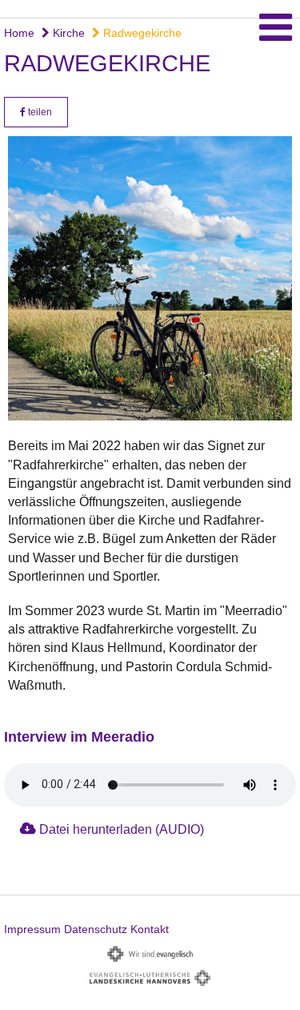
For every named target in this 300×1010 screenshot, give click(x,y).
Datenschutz (95, 929)
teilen (39, 112)
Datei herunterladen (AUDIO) (121, 829)
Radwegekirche (141, 32)
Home (19, 32)
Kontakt (149, 929)
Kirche (67, 32)
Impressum (32, 929)
